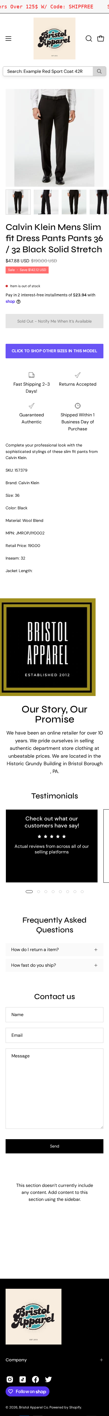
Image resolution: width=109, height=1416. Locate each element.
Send (54, 1146)
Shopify (75, 1407)
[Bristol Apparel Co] (54, 38)
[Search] (99, 71)
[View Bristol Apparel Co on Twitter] (48, 1379)
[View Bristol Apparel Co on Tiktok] (22, 1379)
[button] (88, 38)
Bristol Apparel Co (33, 1407)
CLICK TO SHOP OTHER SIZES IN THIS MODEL (54, 350)
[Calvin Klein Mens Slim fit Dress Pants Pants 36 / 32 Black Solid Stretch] (18, 202)
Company (16, 1359)
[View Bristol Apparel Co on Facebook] (35, 1379)
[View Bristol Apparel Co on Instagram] (10, 1379)
